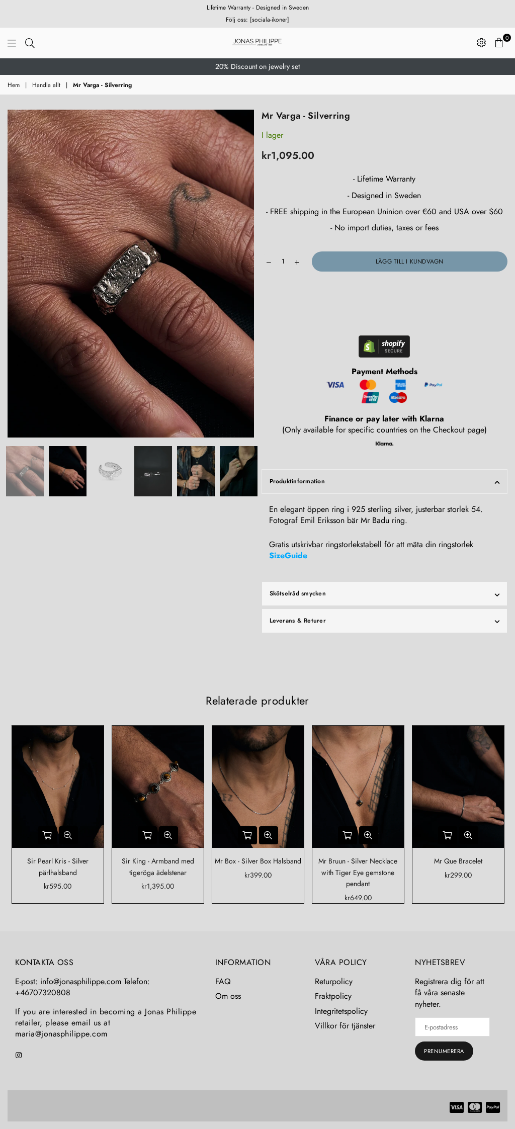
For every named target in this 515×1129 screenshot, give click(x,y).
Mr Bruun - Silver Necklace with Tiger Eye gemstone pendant (357, 872)
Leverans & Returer (298, 620)
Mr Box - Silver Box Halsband (258, 861)
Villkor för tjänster (345, 1025)
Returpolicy (334, 981)
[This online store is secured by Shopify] (384, 348)
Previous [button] (16, 274)
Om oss (228, 996)
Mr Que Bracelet (458, 861)
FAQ (223, 981)
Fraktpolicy (333, 996)
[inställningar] (481, 42)
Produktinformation (297, 481)
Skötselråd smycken (298, 593)
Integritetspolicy (341, 1011)
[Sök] (30, 42)
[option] (257, 67)
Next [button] (245, 274)
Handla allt (46, 85)
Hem (14, 85)
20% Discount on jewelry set (257, 66)
